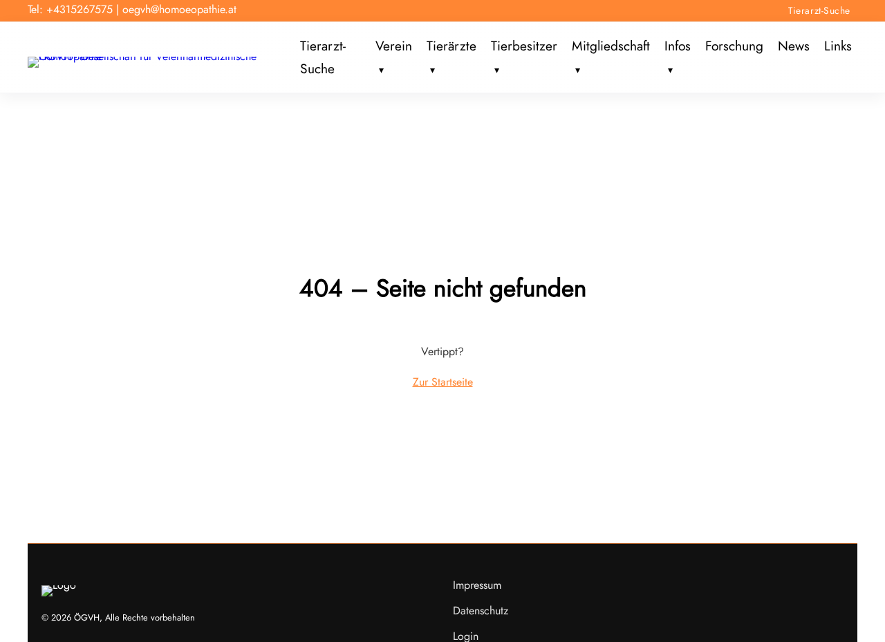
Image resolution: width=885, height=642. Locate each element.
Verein (393, 46)
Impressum (477, 585)
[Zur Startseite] (161, 56)
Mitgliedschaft (611, 46)
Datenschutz (480, 611)
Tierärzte (451, 46)
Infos (677, 46)
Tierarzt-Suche (819, 10)
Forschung (734, 46)
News (794, 46)
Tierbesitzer (524, 46)
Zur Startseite (443, 382)
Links (838, 46)
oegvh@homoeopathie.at (179, 9)
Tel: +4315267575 (70, 9)
